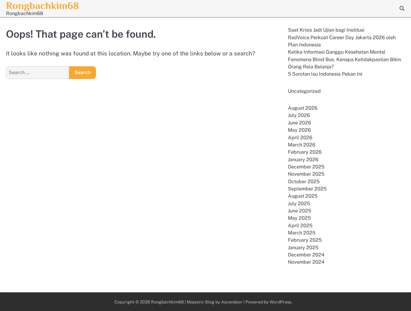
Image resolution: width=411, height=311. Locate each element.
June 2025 (299, 211)
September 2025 (307, 189)
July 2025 (299, 203)
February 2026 (305, 152)
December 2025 (306, 167)
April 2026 (300, 137)
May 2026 (299, 130)
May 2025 (299, 218)
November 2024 (306, 262)
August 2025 (302, 196)
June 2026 (299, 123)
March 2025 (301, 233)
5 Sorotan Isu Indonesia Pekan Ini (325, 74)
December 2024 (306, 255)
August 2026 (302, 108)
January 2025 (303, 247)
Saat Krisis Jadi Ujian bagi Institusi (326, 30)
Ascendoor (232, 301)
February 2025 (305, 240)
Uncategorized (304, 91)
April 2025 (300, 225)
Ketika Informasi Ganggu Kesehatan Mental (336, 52)
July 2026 (299, 115)
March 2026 (301, 145)
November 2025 (306, 174)
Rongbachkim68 (42, 5)
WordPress (280, 301)
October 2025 (304, 181)
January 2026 (303, 159)
